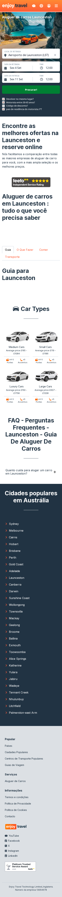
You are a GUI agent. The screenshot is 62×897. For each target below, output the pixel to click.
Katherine (15, 665)
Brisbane (14, 551)
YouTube (13, 835)
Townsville (16, 611)
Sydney (14, 524)
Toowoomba (17, 652)
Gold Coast (16, 564)
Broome (14, 631)
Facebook (13, 840)
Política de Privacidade (18, 803)
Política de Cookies (16, 809)
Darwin (13, 591)
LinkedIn (12, 855)
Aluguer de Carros (15, 781)
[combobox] (32, 55)
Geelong (14, 625)
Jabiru (13, 679)
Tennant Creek (18, 692)
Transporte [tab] (12, 257)
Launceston (16, 577)
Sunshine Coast (19, 598)
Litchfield (14, 706)
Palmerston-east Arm (23, 712)
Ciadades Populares (16, 752)
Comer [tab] (43, 249)
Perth (12, 557)
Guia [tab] (8, 249)
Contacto (10, 816)
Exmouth (15, 645)
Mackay (14, 618)
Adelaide (14, 571)
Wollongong (17, 604)
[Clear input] (55, 55)
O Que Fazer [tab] (25, 249)
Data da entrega (11, 76)
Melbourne (16, 530)
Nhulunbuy (16, 699)
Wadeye (14, 685)
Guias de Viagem (14, 764)
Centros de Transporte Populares (24, 758)
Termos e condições (16, 797)
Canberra (15, 584)
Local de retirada (12, 51)
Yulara (13, 672)
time (41, 64)
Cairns (13, 537)
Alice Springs (17, 658)
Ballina (13, 638)
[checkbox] (3, 99)
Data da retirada (11, 64)
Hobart (13, 544)
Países (8, 745)
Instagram (13, 850)
